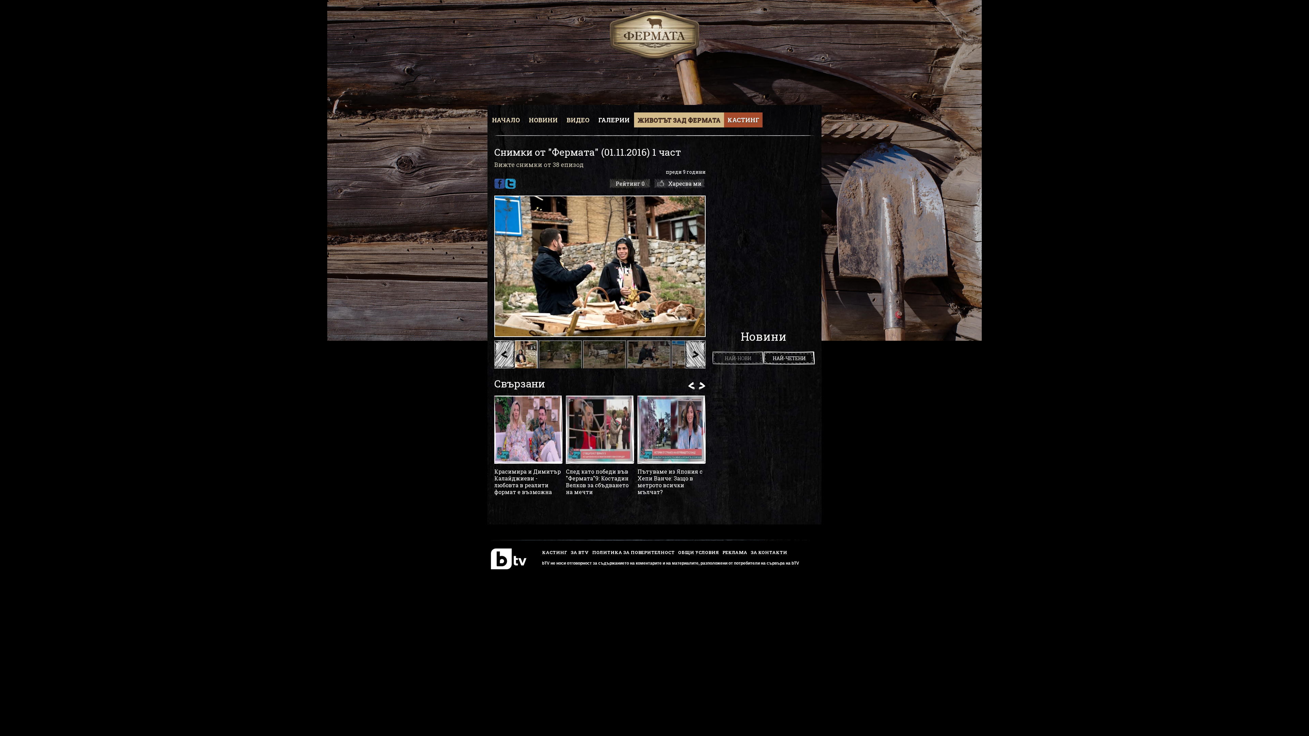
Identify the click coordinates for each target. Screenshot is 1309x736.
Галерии (614, 120)
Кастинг (743, 120)
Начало (506, 120)
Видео (578, 120)
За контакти (769, 552)
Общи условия (698, 552)
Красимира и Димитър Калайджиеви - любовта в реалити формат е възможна (527, 481)
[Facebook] (499, 184)
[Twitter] (510, 184)
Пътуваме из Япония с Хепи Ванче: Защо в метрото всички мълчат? (670, 481)
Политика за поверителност (633, 552)
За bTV (580, 552)
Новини (543, 120)
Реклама (734, 552)
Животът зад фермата (679, 120)
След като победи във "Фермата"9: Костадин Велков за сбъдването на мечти (597, 481)
